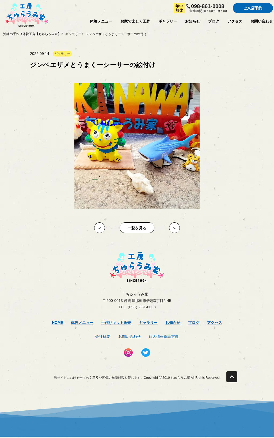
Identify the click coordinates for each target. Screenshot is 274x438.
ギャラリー (167, 21)
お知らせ (192, 21)
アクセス (234, 21)
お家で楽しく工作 (135, 21)
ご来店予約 (252, 8)
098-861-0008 (207, 6)
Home (57, 322)
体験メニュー (101, 21)
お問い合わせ (261, 21)
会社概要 (102, 336)
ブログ (213, 21)
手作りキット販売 (116, 322)
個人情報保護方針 (164, 336)
